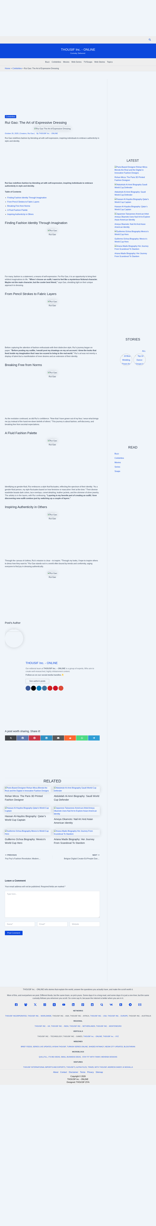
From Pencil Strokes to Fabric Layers (23, 202)
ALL (144, 351)
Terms (82, 1072)
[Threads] (54, 1004)
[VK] (111, 1004)
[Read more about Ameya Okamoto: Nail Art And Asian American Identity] (77, 811)
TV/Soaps (88, 62)
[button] (150, 39)
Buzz (47, 62)
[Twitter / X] (35, 1004)
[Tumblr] (120, 1004)
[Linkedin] (73, 1004)
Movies (66, 62)
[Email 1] (139, 1004)
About (55, 1072)
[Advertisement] (78, 18)
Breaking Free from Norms (18, 206)
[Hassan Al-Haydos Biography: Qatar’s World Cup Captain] (133, 201)
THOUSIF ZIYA (82, 1082)
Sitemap (99, 1072)
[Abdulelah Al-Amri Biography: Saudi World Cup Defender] (133, 186)
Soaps (117, 471)
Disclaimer (73, 1072)
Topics (110, 62)
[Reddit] (92, 1004)
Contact (63, 1072)
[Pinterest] (82, 1004)
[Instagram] (44, 1004)
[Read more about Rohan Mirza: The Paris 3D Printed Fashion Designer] (28, 789)
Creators (23, 133)
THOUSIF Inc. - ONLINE (78, 49)
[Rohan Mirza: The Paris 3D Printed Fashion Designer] (133, 170)
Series (117, 467)
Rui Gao (31, 133)
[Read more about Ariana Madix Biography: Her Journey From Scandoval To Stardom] (77, 832)
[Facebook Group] (25, 1004)
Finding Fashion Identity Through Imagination (27, 198)
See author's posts (37, 681)
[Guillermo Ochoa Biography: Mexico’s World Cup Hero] (133, 233)
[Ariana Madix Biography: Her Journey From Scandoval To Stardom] (133, 248)
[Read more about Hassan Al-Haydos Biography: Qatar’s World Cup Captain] (28, 809)
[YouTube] (63, 1004)
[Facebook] (16, 1004)
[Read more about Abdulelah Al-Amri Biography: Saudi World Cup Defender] (77, 789)
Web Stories (99, 62)
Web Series (76, 62)
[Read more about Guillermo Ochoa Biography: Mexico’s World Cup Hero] (28, 832)
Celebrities (56, 62)
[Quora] (101, 1004)
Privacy (90, 1072)
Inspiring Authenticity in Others (20, 214)
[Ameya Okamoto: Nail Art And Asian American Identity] (133, 216)
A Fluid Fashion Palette (17, 210)
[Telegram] (130, 1004)
